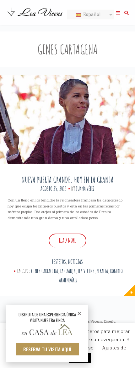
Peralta (102, 271)
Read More (67, 240)
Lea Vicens (86, 271)
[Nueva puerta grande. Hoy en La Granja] (67, 119)
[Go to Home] (35, 17)
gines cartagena (44, 271)
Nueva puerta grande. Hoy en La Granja (67, 180)
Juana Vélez (85, 188)
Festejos (59, 261)
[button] (47, 349)
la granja (68, 271)
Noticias (75, 261)
